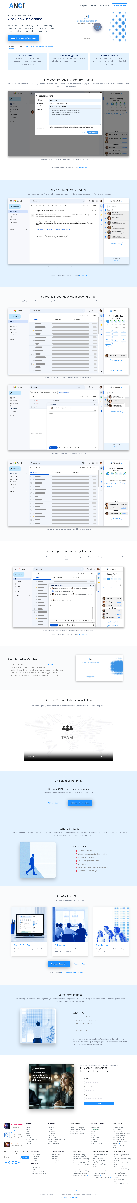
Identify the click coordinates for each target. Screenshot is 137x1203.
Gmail (83, 1129)
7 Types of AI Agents (120, 1173)
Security (93, 1133)
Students (54, 1159)
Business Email (89, 1087)
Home (28, 1127)
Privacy (93, 1135)
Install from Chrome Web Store (23, 38)
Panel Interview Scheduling (81, 1159)
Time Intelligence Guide (121, 1183)
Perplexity (77, 1190)
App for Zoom (74, 1133)
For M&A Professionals (38, 1171)
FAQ (114, 1147)
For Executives (35, 1155)
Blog (27, 1131)
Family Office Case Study (38, 1173)
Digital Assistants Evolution (101, 1177)
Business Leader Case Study (122, 1159)
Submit (99, 1103)
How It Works (104, 6)
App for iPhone (52, 1143)
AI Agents (83, 6)
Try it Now (83, 168)
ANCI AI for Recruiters (79, 1157)
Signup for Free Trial (22, 945)
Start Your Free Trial (59, 964)
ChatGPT (84, 1190)
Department (88, 1095)
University (55, 1157)
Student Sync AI (56, 1155)
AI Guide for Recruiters (79, 1175)
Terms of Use (95, 1139)
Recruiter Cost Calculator (80, 1173)
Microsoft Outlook (75, 1129)
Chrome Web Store (48, 665)
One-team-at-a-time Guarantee (72, 973)
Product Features (118, 1127)
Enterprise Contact (97, 1143)
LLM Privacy (95, 1137)
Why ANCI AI (117, 1129)
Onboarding (60, 945)
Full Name (87, 1079)
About (28, 1135)
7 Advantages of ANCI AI (120, 1145)
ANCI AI (60, 1197)
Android (60, 1143)
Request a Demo (120, 6)
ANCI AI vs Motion (118, 1137)
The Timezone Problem (121, 1171)
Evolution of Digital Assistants (102, 1165)
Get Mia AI (34, 1164)
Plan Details (51, 1131)
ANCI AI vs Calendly (119, 1135)
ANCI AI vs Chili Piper (119, 1139)
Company (29, 1124)
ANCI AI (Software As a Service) (57, 1139)
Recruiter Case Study (79, 1155)
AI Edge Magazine (31, 1139)
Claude (91, 1190)
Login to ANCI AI (96, 1127)
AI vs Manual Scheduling (121, 1169)
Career (28, 1133)
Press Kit (29, 1137)
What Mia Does (35, 1167)
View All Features (54, 803)
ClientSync (51, 1135)
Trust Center (95, 1129)
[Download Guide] (123, 1131)
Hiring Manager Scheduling (81, 1171)
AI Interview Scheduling (79, 1163)
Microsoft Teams (75, 1127)
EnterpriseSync (52, 1137)
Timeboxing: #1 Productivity (101, 1171)
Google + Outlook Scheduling (102, 1161)
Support (93, 1131)
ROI (114, 1131)
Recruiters (55, 1163)
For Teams (34, 1159)
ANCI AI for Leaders (120, 1161)
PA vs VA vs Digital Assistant (101, 1163)
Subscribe (25, 1157)
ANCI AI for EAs (98, 1159)
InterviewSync (52, 1133)
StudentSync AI (58, 1151)
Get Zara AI (35, 1151)
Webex (81, 1133)
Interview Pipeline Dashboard (81, 1169)
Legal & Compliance (97, 1141)
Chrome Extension (75, 1131)
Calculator (120, 1131)
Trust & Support (97, 1124)
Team (28, 1129)
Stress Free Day (102, 945)
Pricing (93, 6)
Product (51, 1124)
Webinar (28, 1143)
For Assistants (35, 1157)
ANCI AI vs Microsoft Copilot (121, 1133)
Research (29, 1141)
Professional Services (120, 1167)
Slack (82, 1127)
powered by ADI (58, 1141)
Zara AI (50, 1141)
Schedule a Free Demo (80, 803)
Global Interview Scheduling (81, 1161)
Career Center (56, 1161)
